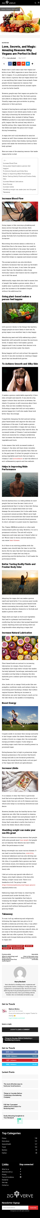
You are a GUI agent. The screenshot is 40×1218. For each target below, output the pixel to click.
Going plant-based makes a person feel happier (16, 167)
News (6, 1034)
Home (3, 9)
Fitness (8, 9)
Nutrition (15, 9)
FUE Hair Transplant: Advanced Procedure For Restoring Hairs (12, 1106)
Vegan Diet (6, 948)
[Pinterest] (19, 64)
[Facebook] (10, 64)
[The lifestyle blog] (11, 2)
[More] (32, 64)
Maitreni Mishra (14, 1009)
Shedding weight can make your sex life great (19, 189)
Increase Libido (8, 187)
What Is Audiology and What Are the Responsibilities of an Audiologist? (10, 958)
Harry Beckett (11, 58)
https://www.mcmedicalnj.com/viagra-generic (18, 885)
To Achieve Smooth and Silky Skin (15, 171)
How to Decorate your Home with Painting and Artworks (29, 957)
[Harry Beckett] (3, 58)
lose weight (24, 840)
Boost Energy (7, 184)
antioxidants (18, 459)
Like (36, 1052)
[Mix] (23, 64)
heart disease (14, 540)
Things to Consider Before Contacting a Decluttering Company (18, 1039)
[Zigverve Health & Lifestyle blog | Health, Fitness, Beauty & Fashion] (20, 1195)
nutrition (29, 946)
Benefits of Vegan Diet (15, 946)
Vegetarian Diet (18, 948)
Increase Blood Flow (10, 163)
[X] (14, 64)
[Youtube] (20, 1177)
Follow (34, 1056)
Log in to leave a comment (17, 1018)
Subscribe (33, 1207)
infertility (29, 853)
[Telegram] (28, 64)
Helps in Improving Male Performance (17, 174)
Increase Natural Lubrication (13, 181)
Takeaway (6, 192)
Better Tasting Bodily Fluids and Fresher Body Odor (19, 177)
